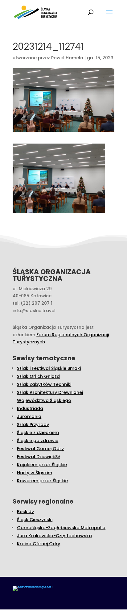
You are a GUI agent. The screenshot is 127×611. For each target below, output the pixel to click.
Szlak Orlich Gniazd (38, 376)
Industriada (30, 408)
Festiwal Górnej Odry (40, 449)
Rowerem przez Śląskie (42, 481)
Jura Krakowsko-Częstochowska (54, 536)
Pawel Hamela (67, 58)
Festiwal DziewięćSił (38, 457)
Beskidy (25, 511)
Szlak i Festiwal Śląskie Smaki (49, 368)
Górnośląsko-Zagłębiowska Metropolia (61, 528)
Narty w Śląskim (34, 473)
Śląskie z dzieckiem (38, 432)
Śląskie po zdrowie (37, 440)
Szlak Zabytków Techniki (44, 384)
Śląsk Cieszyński (34, 520)
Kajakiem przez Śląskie (42, 465)
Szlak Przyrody (33, 424)
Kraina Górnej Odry (38, 544)
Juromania (29, 416)
